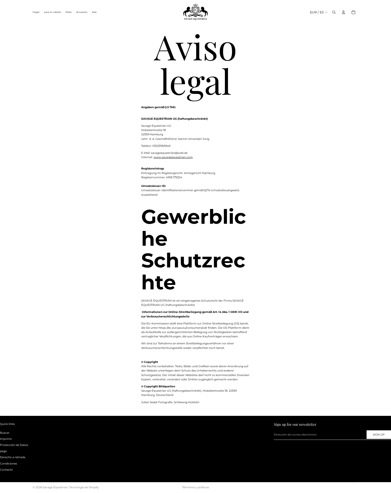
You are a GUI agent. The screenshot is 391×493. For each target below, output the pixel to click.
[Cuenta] (343, 12)
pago (3, 451)
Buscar (5, 432)
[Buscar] (334, 12)
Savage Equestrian (55, 487)
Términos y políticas (195, 487)
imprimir (6, 439)
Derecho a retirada (12, 457)
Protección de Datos (14, 445)
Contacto (6, 469)
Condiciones (8, 463)
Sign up (379, 434)
